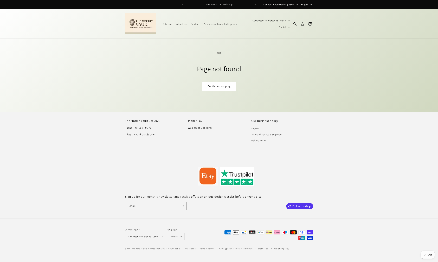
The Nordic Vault (139, 248)
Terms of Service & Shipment (267, 134)
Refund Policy (259, 140)
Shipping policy (225, 248)
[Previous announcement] (182, 4)
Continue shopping (219, 86)
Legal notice (262, 248)
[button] (295, 24)
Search (255, 128)
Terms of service (207, 248)
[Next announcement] (255, 4)
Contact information (244, 248)
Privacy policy (190, 248)
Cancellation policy (280, 248)
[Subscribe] (182, 206)
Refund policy (174, 248)
